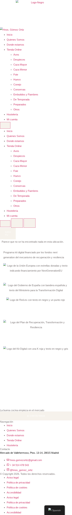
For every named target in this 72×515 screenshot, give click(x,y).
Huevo (17, 79)
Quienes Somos (15, 39)
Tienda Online (14, 49)
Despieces (19, 59)
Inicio (9, 34)
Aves (16, 54)
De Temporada (21, 99)
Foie (15, 74)
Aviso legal (13, 477)
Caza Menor (20, 69)
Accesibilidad (14, 492)
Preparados (19, 104)
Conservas (19, 89)
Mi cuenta (12, 119)
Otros (16, 109)
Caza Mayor (20, 64)
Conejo (17, 84)
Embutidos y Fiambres (25, 94)
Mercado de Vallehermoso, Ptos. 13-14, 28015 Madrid (29, 452)
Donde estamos (15, 44)
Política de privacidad (18, 482)
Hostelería (12, 114)
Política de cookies (17, 487)
